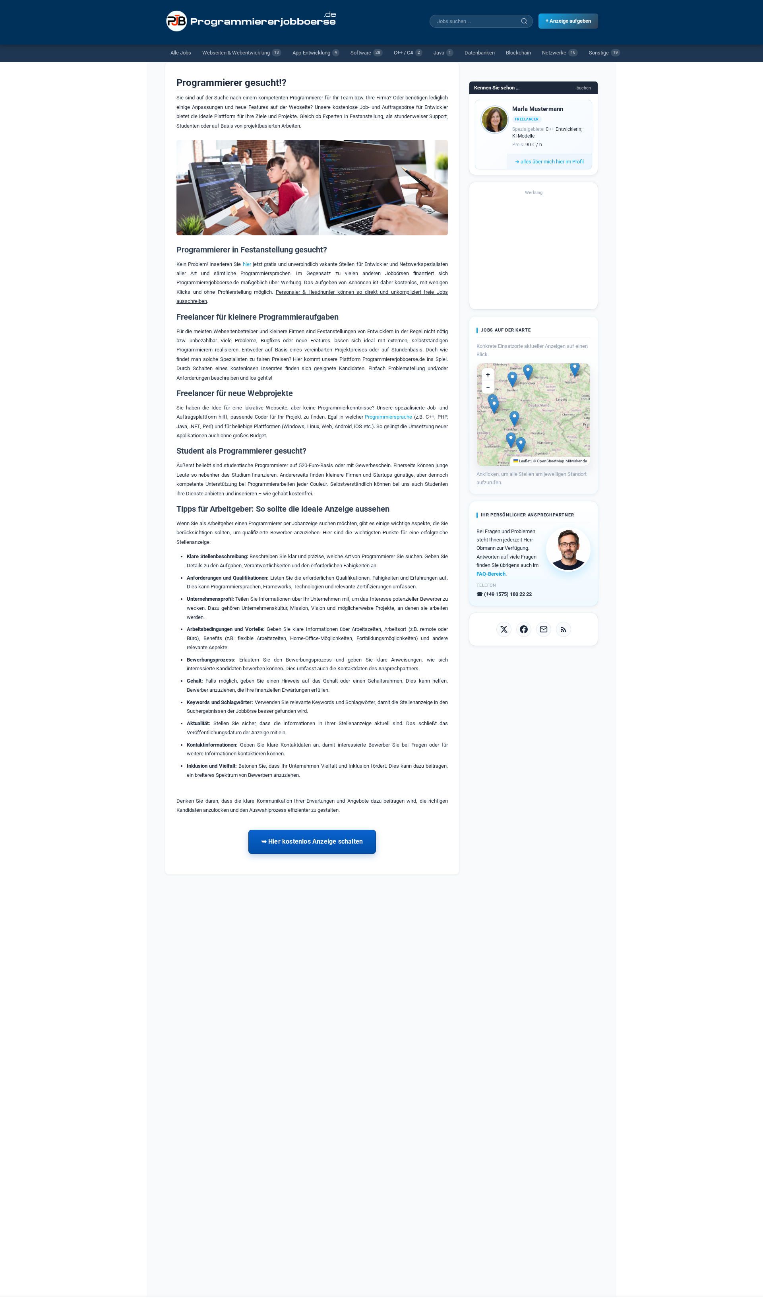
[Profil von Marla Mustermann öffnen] (494, 119)
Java (442, 53)
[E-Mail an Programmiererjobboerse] (543, 629)
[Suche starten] (524, 21)
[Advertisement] (533, 249)
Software (365, 53)
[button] (575, 369)
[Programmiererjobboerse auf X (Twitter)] (503, 629)
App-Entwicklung (314, 53)
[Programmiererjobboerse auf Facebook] (523, 629)
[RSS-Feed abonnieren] (563, 629)
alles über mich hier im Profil (549, 162)
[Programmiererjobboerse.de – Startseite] (252, 21)
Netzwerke (558, 53)
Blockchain (518, 53)
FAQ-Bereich (490, 574)
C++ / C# (407, 53)
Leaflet (524, 461)
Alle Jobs (180, 53)
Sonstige (603, 53)
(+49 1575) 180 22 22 (504, 594)
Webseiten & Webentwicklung (240, 53)
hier (247, 264)
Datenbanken (480, 53)
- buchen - (584, 88)
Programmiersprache (388, 417)
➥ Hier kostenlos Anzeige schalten (312, 841)
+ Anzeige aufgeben (568, 21)
